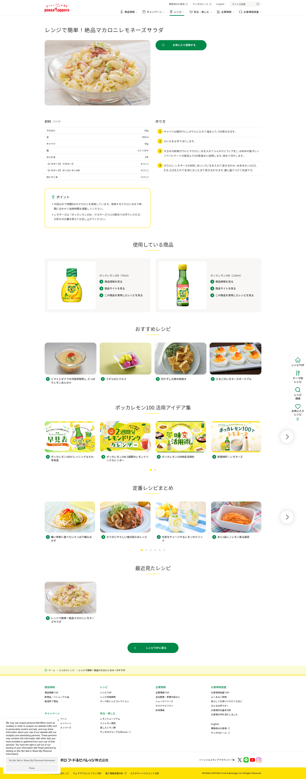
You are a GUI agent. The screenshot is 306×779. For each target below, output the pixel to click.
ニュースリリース (164, 701)
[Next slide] (286, 436)
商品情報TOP (51, 692)
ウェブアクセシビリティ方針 (87, 773)
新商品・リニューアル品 (57, 696)
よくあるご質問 (219, 696)
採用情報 (160, 710)
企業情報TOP (162, 692)
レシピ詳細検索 (108, 696)
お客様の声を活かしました (224, 714)
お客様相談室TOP (220, 692)
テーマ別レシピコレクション (114, 701)
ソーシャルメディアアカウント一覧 (217, 759)
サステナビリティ (164, 705)
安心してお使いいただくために (226, 701)
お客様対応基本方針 (221, 710)
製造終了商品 (51, 701)
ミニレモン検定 (108, 723)
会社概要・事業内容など (168, 696)
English (215, 724)
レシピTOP (106, 692)
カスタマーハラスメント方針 (144, 773)
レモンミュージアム (110, 718)
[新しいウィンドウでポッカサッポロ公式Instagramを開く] (258, 759)
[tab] (151, 470)
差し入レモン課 (108, 727)
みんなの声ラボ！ (220, 705)
